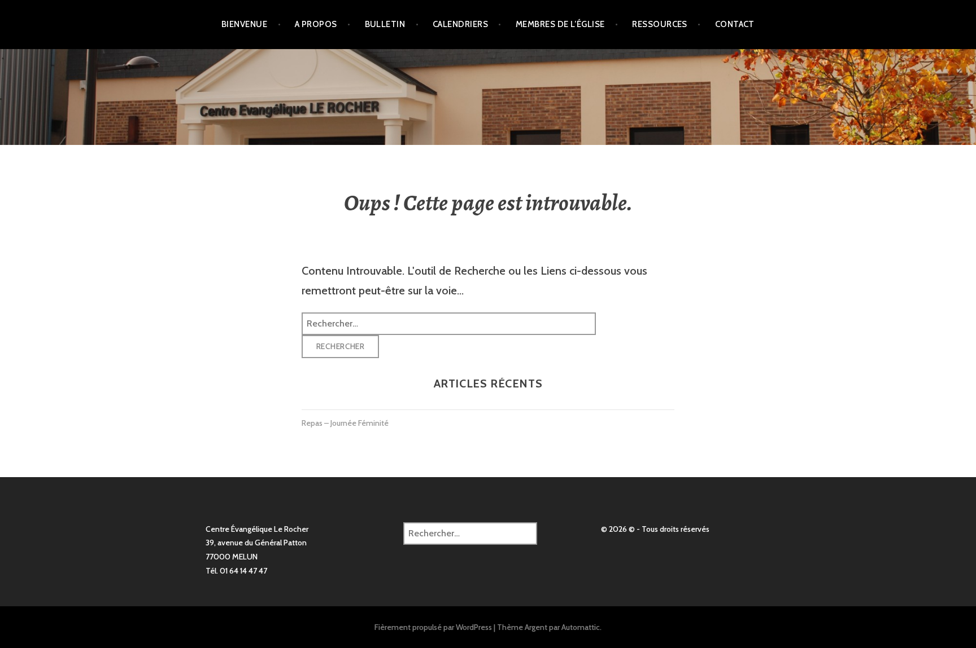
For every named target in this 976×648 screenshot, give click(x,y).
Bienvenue (244, 24)
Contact (735, 24)
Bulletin (385, 24)
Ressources (659, 24)
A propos (316, 24)
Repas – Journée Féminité (345, 423)
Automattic (580, 627)
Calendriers (460, 24)
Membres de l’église (560, 24)
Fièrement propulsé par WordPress (433, 627)
